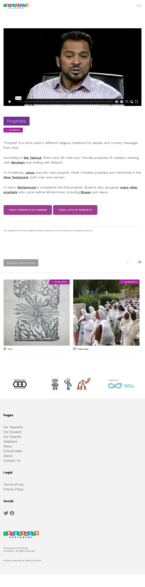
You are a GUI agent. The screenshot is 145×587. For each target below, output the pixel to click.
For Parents (12, 436)
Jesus (30, 172)
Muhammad (26, 187)
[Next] (138, 262)
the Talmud (32, 157)
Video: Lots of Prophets (75, 209)
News (8, 446)
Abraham (18, 162)
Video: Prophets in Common (28, 209)
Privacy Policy (14, 489)
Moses (86, 192)
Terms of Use (14, 484)
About (8, 456)
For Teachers (13, 427)
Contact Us (12, 460)
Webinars (10, 441)
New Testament (16, 177)
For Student (13, 432)
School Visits (13, 451)
